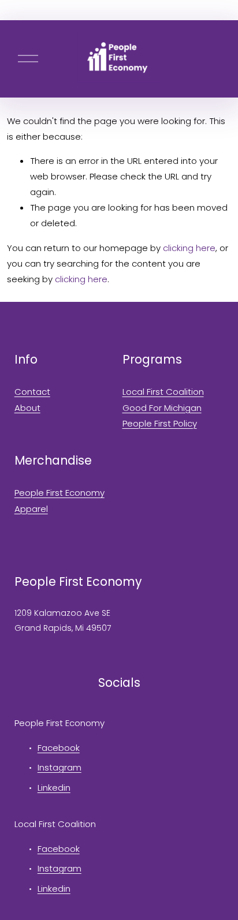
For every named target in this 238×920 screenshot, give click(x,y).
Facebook (59, 748)
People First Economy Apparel (59, 500)
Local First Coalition (163, 392)
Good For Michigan (162, 408)
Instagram (59, 767)
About (27, 408)
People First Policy (159, 423)
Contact (32, 392)
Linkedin (54, 787)
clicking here (189, 248)
